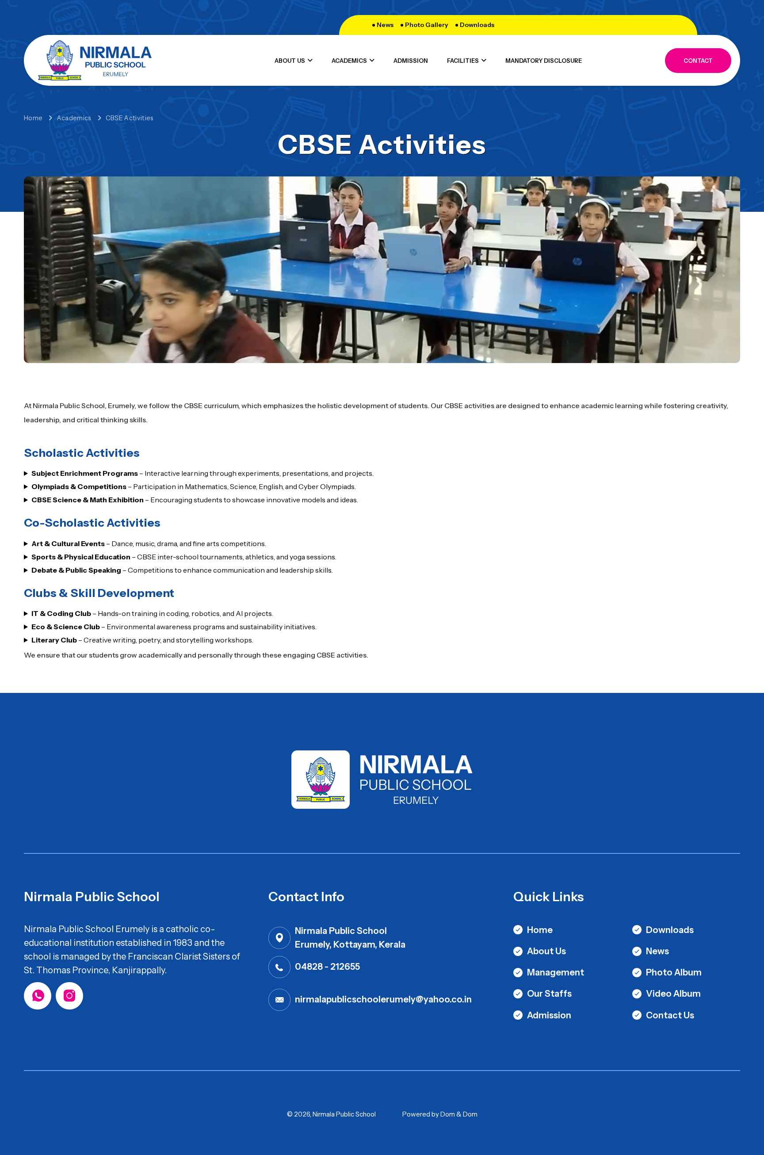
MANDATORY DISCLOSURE (543, 60)
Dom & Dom (459, 1114)
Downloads (477, 25)
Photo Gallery (426, 25)
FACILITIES (463, 60)
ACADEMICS (349, 60)
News (385, 25)
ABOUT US (290, 60)
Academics (74, 118)
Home (33, 118)
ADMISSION (410, 60)
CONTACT (698, 60)
